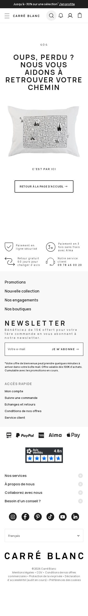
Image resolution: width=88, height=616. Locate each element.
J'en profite (67, 4)
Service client (15, 417)
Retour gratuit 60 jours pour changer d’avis (29, 262)
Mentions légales (23, 572)
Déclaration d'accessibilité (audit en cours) (43, 578)
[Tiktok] (50, 517)
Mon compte (14, 391)
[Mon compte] (70, 15)
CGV (39, 572)
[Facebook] (25, 517)
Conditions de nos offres (23, 411)
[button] (61, 15)
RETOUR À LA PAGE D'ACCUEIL (42, 186)
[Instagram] (13, 517)
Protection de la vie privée (45, 576)
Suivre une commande (21, 398)
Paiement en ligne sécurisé (26, 247)
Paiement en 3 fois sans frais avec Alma (69, 247)
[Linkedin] (75, 517)
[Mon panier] (79, 15)
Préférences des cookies (65, 580)
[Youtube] (63, 517)
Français (14, 536)
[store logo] (26, 15)
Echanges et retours (20, 404)
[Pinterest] (38, 517)
